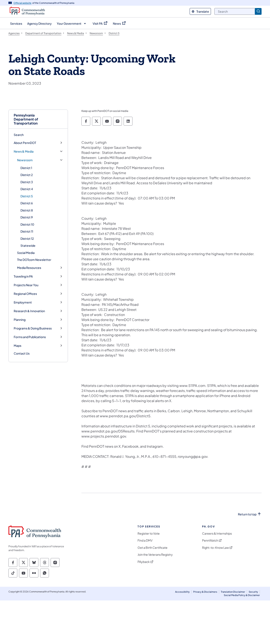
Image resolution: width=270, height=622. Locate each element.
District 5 (26, 196)
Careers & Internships (217, 533)
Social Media (26, 253)
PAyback (144, 562)
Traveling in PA (23, 276)
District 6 (26, 203)
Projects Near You (26, 285)
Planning (20, 319)
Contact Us (22, 353)
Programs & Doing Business (33, 328)
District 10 (27, 224)
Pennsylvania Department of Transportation (26, 119)
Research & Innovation (29, 311)
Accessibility (182, 591)
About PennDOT (25, 143)
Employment (23, 302)
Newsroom (25, 160)
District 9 (26, 217)
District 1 (26, 168)
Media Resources (29, 268)
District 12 (27, 238)
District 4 (26, 189)
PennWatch (210, 540)
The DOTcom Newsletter (34, 260)
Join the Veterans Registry (155, 554)
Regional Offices (25, 293)
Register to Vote (149, 533)
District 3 (26, 182)
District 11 (26, 231)
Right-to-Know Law (215, 547)
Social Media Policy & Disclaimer (242, 595)
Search (19, 135)
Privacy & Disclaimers (205, 591)
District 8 (26, 210)
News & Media (24, 151)
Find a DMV (145, 540)
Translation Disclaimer (233, 591)
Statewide (27, 245)
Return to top (247, 514)
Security (253, 591)
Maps (17, 345)
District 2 (26, 175)
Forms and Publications (30, 337)
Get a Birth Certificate (152, 547)
